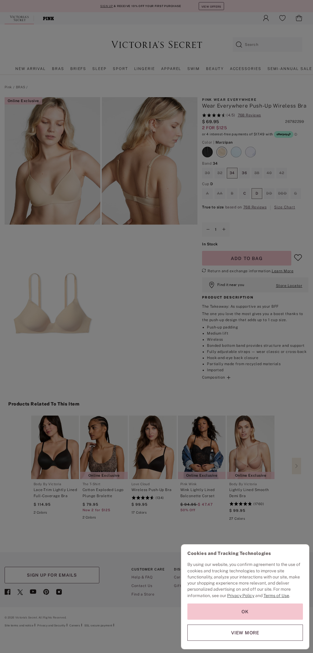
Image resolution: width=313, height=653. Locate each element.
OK (245, 611)
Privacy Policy (240, 595)
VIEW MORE (245, 632)
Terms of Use (276, 595)
